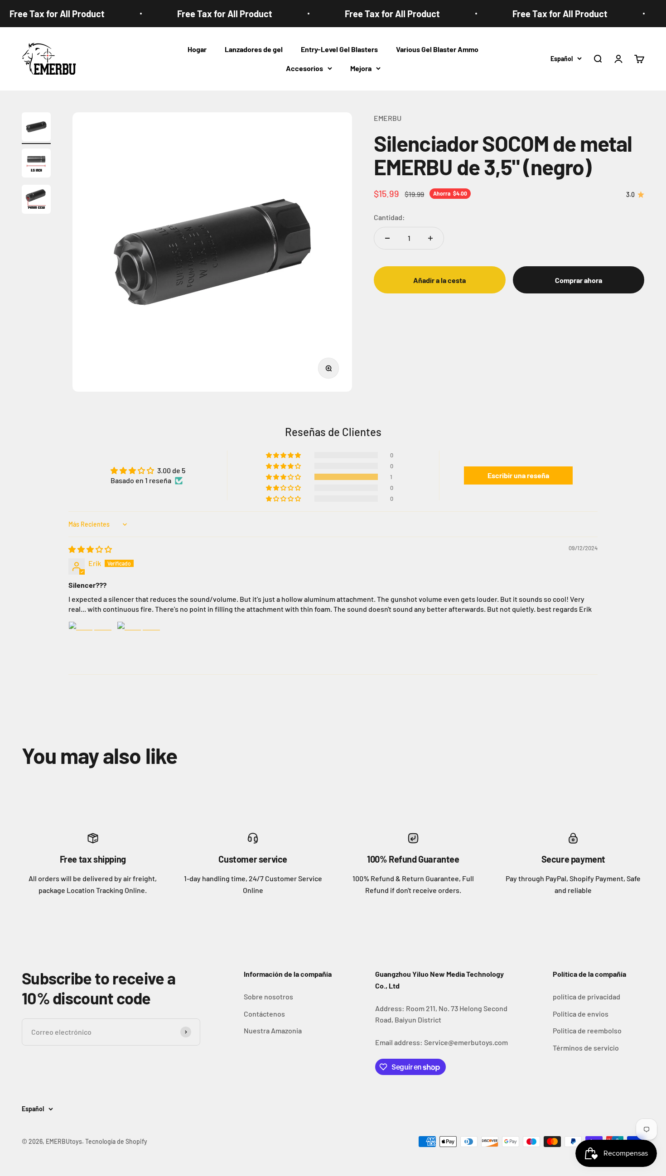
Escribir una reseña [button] (518, 475)
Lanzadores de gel (254, 49)
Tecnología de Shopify (116, 1141)
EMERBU (387, 118)
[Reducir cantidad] (387, 238)
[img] (90, 549)
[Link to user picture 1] (90, 643)
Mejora (361, 68)
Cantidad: (389, 217)
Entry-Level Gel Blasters (339, 49)
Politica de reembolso (587, 1030)
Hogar (197, 49)
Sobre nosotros (268, 996)
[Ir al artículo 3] (36, 200)
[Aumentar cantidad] (430, 238)
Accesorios (304, 68)
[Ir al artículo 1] (36, 128)
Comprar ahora (578, 280)
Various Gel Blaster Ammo (437, 49)
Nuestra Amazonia (273, 1030)
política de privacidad (586, 996)
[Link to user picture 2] (138, 643)
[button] (284, 477)
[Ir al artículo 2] (36, 164)
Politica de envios (580, 1013)
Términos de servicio (586, 1047)
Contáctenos (264, 1013)
